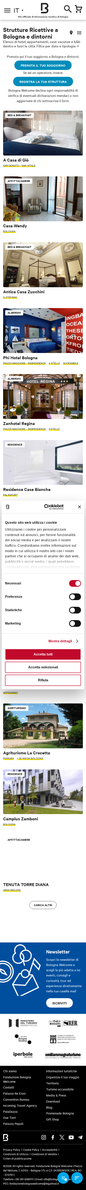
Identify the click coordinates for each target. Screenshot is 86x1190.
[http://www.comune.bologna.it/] (23, 1059)
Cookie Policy (31, 1149)
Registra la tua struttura (43, 81)
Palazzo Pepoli (13, 1124)
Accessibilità (49, 1149)
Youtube (71, 1137)
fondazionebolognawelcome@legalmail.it (34, 1183)
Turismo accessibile (60, 1089)
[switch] (75, 596)
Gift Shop (52, 1119)
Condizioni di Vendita (44, 1154)
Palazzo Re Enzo (14, 1093)
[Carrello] (78, 9)
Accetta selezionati (43, 667)
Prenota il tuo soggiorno (43, 65)
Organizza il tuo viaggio (62, 1077)
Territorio (52, 1083)
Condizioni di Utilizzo (16, 1154)
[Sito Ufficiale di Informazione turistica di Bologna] (45, 8)
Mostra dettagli (60, 641)
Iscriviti (59, 1003)
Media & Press (56, 1095)
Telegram (80, 1137)
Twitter (61, 1137)
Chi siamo (10, 1071)
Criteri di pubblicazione (17, 1158)
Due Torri (9, 1117)
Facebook (52, 1137)
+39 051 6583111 (24, 1179)
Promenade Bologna (60, 1113)
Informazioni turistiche (61, 1071)
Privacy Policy (11, 1149)
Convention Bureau (16, 1099)
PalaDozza (10, 1111)
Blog (49, 1107)
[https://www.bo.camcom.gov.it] (63, 1043)
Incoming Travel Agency (20, 1105)
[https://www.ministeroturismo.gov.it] (23, 1027)
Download (53, 1101)
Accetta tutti (43, 654)
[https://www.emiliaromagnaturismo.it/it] (63, 1059)
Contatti (8, 1087)
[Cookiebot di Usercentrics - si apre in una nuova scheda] (47, 507)
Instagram (43, 1137)
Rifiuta (43, 680)
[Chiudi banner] (79, 506)
